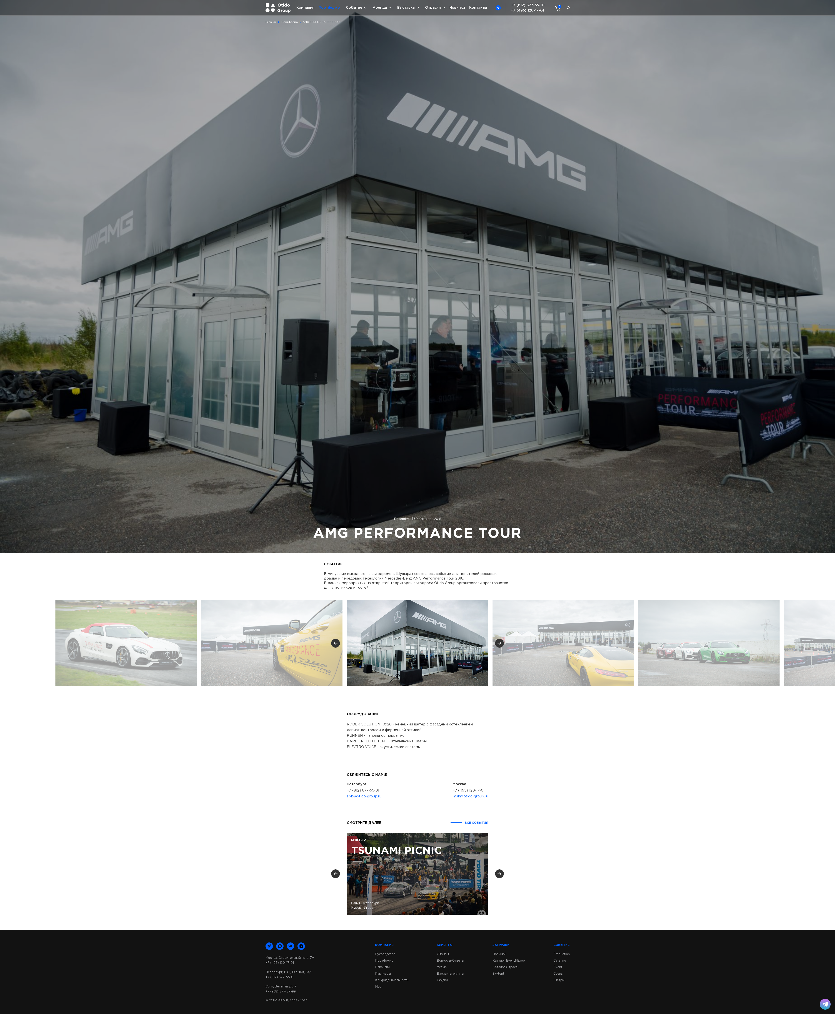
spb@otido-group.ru (364, 796)
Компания (305, 7)
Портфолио (329, 7)
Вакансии (382, 967)
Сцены (558, 973)
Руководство (385, 954)
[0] (556, 8)
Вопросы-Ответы (450, 960)
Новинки (457, 7)
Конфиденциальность (391, 980)
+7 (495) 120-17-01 (527, 10)
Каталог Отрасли (506, 967)
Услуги (442, 967)
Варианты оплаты (450, 973)
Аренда (380, 7)
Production (561, 954)
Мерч (379, 987)
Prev (335, 643)
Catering (559, 960)
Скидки (442, 980)
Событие (354, 7)
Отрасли (433, 7)
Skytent (498, 973)
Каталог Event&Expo (509, 960)
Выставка (406, 7)
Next (499, 643)
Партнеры (383, 973)
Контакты (478, 7)
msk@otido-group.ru (470, 796)
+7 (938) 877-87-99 (281, 991)
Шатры (558, 980)
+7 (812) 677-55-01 (527, 5)
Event (557, 967)
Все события (476, 823)
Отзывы (443, 954)
